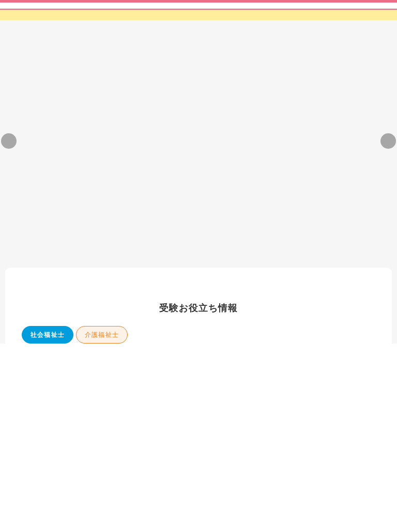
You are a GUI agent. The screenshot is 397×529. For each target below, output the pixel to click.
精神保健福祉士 (163, 238)
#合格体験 (82, 362)
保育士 (285, 238)
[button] (155, 146)
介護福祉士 (102, 238)
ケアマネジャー (230, 238)
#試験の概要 (312, 362)
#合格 (118, 362)
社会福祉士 (47, 238)
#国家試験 (268, 362)
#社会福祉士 (38, 362)
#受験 (148, 362)
